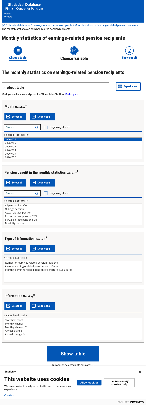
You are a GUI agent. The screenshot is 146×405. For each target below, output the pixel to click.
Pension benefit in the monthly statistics (35, 172)
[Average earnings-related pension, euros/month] (73, 266)
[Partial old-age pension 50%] (73, 220)
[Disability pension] (73, 223)
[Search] (37, 127)
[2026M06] (73, 143)
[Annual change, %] (73, 334)
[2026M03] (73, 153)
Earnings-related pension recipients (52, 25)
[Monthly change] (73, 323)
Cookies (9, 395)
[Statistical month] (73, 320)
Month (9, 106)
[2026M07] (73, 139)
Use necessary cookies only (119, 382)
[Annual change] (73, 331)
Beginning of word (60, 127)
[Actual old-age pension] (73, 212)
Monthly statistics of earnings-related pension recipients (106, 25)
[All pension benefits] (73, 205)
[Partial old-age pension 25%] (73, 216)
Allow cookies (89, 382)
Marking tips (72, 94)
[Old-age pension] (73, 209)
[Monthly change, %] (73, 327)
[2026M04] (73, 150)
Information (13, 296)
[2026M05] (73, 146)
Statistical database (19, 25)
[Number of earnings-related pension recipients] (73, 262)
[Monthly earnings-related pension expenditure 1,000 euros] (73, 270)
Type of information (20, 238)
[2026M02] (73, 157)
